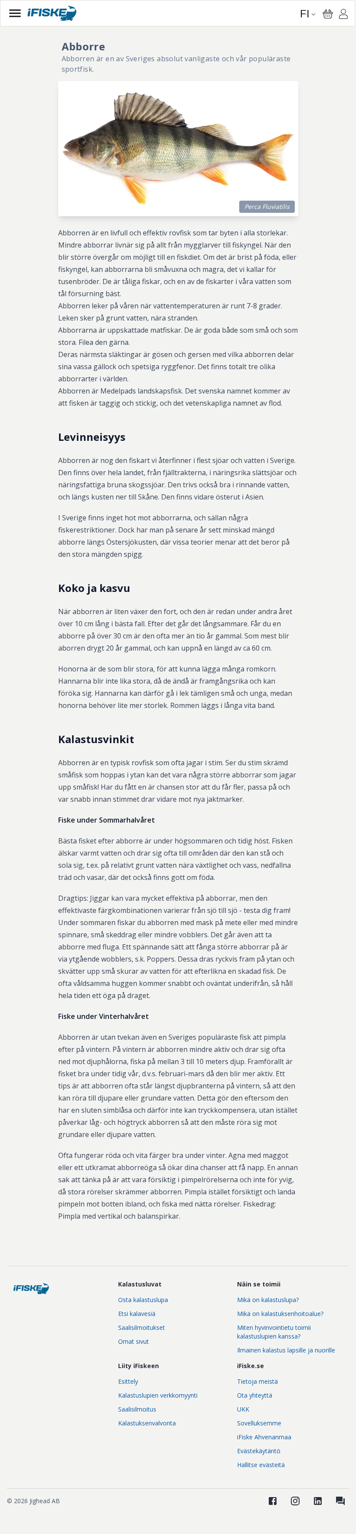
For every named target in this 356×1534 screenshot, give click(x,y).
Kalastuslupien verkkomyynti (158, 1395)
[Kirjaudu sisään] (343, 15)
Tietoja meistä (257, 1381)
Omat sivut (133, 1341)
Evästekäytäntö (258, 1451)
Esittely (128, 1381)
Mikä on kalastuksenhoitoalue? (280, 1313)
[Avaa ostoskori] (328, 14)
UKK (243, 1409)
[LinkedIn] (317, 1501)
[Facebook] (272, 1501)
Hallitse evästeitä (261, 1465)
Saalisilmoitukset (141, 1327)
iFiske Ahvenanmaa (264, 1437)
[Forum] (340, 1501)
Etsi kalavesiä (136, 1313)
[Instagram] (295, 1501)
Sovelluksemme (259, 1423)
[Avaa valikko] (15, 13)
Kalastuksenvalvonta (147, 1423)
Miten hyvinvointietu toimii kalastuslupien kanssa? (274, 1331)
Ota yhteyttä (254, 1395)
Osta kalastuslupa (143, 1300)
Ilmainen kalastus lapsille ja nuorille (286, 1350)
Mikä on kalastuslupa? (268, 1300)
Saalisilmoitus (137, 1409)
